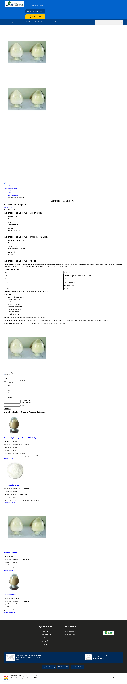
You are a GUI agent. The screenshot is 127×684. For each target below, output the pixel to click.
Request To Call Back (10, 188)
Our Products (40, 22)
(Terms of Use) (35, 676)
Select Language (114, 677)
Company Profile (25, 22)
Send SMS (64, 667)
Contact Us (53, 22)
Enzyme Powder (13, 195)
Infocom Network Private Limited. (34, 678)
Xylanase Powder (10, 595)
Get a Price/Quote (9, 208)
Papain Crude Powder (12, 485)
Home (10, 190)
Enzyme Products (72, 631)
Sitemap (44, 644)
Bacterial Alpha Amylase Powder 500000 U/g (20, 438)
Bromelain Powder (10, 553)
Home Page (10, 22)
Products (11, 193)
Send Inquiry (36, 16)
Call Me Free (79, 667)
